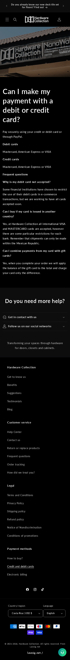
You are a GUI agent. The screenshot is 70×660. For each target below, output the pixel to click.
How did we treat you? (21, 472)
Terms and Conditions (20, 495)
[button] (7, 20)
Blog (9, 409)
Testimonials (14, 401)
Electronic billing (17, 574)
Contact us (13, 440)
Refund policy (15, 519)
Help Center (14, 431)
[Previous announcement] (7, 6)
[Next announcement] (63, 6)
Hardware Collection (29, 644)
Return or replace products (23, 448)
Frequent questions (18, 456)
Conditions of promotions (22, 535)
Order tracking (16, 464)
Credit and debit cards (20, 566)
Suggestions (14, 393)
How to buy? (15, 558)
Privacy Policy (15, 503)
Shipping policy (16, 511)
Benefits (12, 384)
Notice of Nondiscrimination (24, 527)
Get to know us (16, 376)
